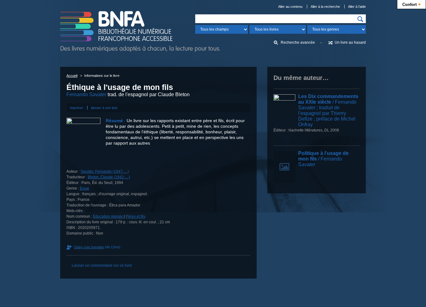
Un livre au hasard (350, 42)
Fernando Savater (86, 94)
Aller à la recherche (325, 6)
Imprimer (76, 108)
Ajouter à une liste (104, 108)
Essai (84, 188)
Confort (411, 4)
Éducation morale (108, 216)
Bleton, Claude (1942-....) (109, 177)
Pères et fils (135, 216)
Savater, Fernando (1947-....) (104, 171)
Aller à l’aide (357, 6)
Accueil (71, 75)
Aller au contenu (290, 6)
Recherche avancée (298, 42)
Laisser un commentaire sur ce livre (102, 265)
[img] (360, 19)
